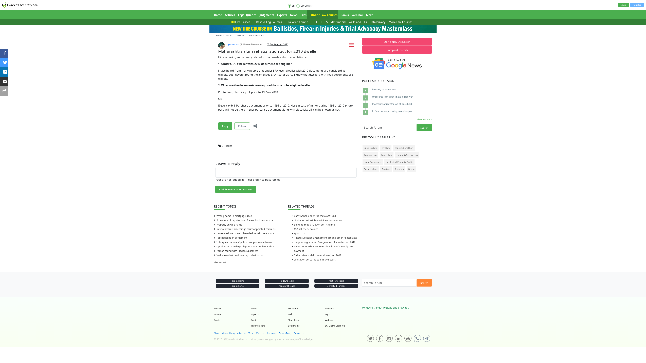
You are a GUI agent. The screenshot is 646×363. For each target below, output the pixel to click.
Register (637, 4)
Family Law (386, 154)
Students (399, 169)
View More (219, 262)
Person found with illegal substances (237, 250)
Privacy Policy (285, 333)
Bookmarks (293, 325)
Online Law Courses (323, 15)
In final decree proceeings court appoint (392, 111)
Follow (242, 126)
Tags (327, 314)
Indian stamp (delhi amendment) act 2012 (317, 255)
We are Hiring (228, 333)
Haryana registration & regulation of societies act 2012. (325, 242)
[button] (351, 46)
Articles (230, 15)
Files (303, 15)
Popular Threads (287, 285)
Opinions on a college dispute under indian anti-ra (245, 246)
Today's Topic (287, 280)
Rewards (329, 308)
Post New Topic (336, 280)
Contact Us (299, 333)
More (369, 15)
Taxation (386, 169)
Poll (290, 314)
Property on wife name (229, 224)
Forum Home (237, 280)
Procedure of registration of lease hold (392, 104)
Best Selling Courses (269, 22)
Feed (253, 319)
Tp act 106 (299, 233)
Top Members (258, 325)
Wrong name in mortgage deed (234, 215)
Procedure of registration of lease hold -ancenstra (245, 220)
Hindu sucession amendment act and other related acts (325, 237)
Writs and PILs (358, 22)
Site (294, 5)
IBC (316, 22)
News (293, 15)
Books (344, 15)
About (217, 333)
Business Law (370, 147)
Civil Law (386, 147)
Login (623, 4)
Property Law (370, 169)
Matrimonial (338, 22)
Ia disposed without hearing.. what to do (239, 255)
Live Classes (242, 22)
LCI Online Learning (335, 325)
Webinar (357, 15)
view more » (424, 119)
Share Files (293, 319)
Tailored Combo (298, 22)
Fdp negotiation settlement (232, 237)
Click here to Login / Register (236, 189)
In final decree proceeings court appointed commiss (246, 229)
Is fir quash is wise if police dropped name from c (245, 242)
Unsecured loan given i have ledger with (392, 97)
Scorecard (293, 308)
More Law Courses (400, 22)
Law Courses (307, 5)
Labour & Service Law (407, 154)
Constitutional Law (403, 147)
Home (218, 15)
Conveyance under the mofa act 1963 (315, 215)
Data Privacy (377, 22)
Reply (225, 126)
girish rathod (233, 44)
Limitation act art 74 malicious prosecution (318, 220)
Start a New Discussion (397, 41)
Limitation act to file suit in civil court (314, 259)
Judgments (266, 15)
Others (411, 169)
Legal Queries (247, 15)
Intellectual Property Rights (399, 162)
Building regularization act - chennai (314, 224)
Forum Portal (237, 285)
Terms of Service (256, 333)
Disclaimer (271, 333)
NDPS (324, 22)
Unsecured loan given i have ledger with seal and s (245, 233)
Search (424, 127)
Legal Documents (372, 162)
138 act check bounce (306, 229)
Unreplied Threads (397, 50)
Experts (282, 15)
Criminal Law (370, 154)
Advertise (241, 333)
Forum (217, 314)
